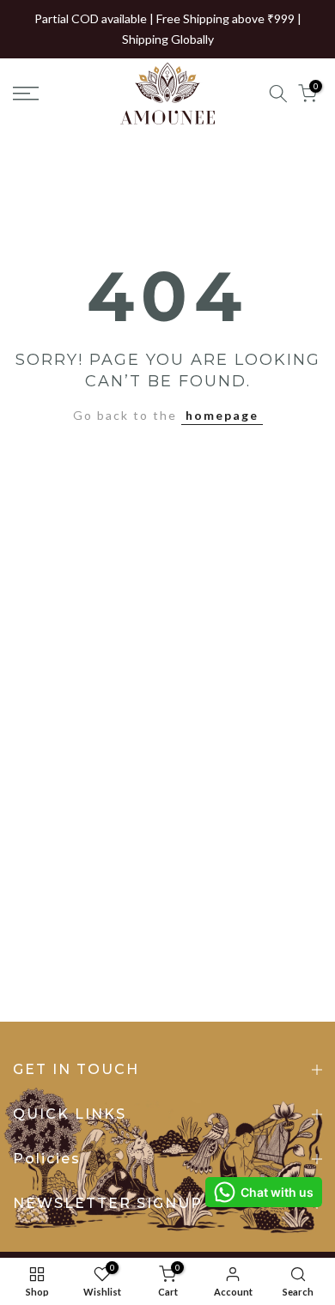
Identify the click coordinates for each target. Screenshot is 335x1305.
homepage (222, 415)
